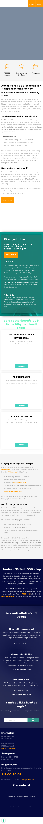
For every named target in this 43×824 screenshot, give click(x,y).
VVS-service (12, 472)
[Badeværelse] (21, 433)
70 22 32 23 (26, 594)
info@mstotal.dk (7, 596)
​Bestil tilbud (11, 255)
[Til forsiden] (16, 3)
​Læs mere (21, 366)
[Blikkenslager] (21, 394)
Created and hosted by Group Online (21, 807)
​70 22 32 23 (11, 774)
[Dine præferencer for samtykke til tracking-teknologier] (3, 820)
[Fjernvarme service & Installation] (21, 355)
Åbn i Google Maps (8, 748)
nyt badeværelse (19, 482)
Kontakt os (7, 200)
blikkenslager (6, 469)
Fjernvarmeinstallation (13, 491)
